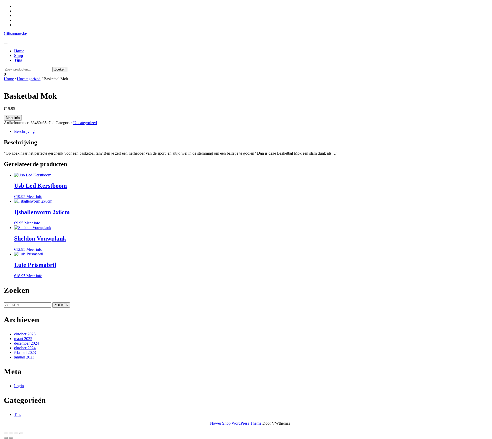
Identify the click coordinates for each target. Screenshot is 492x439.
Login (19, 386)
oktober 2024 (25, 348)
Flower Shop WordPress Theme (235, 423)
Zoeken (59, 69)
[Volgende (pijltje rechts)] (11, 438)
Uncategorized (28, 79)
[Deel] (16, 433)
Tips (18, 60)
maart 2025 (23, 338)
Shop (18, 55)
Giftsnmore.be (15, 33)
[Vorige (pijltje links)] (6, 438)
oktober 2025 (25, 334)
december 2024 (26, 343)
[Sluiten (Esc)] (21, 433)
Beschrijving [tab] (24, 131)
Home (19, 51)
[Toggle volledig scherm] (11, 433)
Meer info (13, 118)
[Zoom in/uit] (6, 433)
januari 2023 (24, 357)
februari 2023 (25, 352)
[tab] (6, 43)
